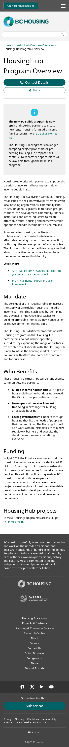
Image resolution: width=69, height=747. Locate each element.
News (34, 663)
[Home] (34, 584)
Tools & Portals (34, 668)
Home (7, 45)
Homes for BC (15, 522)
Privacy (7, 719)
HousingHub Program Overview (34, 45)
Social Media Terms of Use (31, 722)
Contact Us (34, 648)
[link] (21, 5)
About (34, 638)
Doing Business (34, 653)
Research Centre (34, 633)
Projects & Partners (34, 623)
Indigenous (34, 658)
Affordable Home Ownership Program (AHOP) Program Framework (36, 272)
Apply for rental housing (20, 5)
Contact (36, 732)
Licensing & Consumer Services (34, 628)
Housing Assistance (34, 618)
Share (36, 90)
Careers (34, 643)
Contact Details (37, 82)
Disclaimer (33, 719)
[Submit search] (62, 34)
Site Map (8, 722)
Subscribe (34, 705)
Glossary (19, 719)
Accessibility (49, 719)
